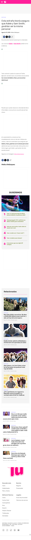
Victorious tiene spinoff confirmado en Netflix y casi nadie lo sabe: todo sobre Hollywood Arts (15, 429)
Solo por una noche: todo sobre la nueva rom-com (16, 227)
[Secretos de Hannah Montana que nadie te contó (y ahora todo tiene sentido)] (6, 453)
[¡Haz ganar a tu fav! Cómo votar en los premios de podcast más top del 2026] (15, 355)
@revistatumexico (19, 154)
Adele (10, 43)
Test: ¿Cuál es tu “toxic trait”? (15, 233)
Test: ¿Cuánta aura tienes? (14, 238)
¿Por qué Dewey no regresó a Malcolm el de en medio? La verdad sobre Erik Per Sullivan (14, 393)
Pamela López (14, 320)
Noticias (4, 17)
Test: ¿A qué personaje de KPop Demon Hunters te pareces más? (16, 214)
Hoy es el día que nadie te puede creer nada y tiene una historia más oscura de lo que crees (15, 416)
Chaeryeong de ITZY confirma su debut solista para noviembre (16, 220)
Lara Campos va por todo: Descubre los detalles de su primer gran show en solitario (14, 442)
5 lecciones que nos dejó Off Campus (15, 243)
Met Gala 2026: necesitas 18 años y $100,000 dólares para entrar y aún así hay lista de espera (15, 316)
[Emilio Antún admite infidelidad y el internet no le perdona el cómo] (15, 330)
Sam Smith (17, 43)
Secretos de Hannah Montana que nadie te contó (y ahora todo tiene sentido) (14, 455)
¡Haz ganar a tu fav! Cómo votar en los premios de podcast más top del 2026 (15, 367)
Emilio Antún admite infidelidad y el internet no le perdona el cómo (15, 341)
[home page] (5, 2)
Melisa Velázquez (15, 32)
